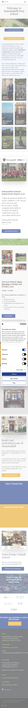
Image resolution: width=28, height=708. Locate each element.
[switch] (24, 354)
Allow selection (14, 378)
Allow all (14, 374)
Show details (19, 369)
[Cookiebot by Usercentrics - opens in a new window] (20, 324)
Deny (14, 383)
